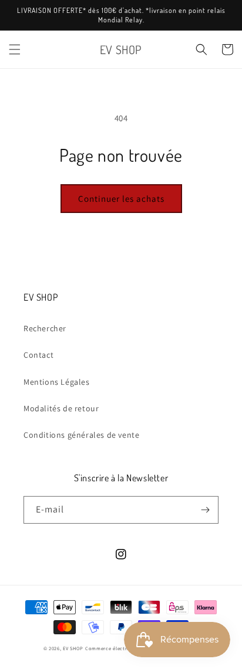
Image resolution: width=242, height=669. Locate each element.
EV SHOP (73, 648)
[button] (15, 49)
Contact (38, 355)
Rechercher (44, 328)
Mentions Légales (56, 382)
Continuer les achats (121, 198)
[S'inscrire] (205, 510)
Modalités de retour (61, 408)
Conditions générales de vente (81, 435)
